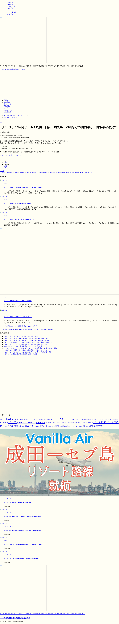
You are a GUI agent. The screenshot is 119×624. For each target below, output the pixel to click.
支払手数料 (36, 426)
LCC (4, 419)
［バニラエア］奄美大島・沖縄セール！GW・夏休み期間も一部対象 (26, 340)
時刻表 (53, 426)
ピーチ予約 (82, 422)
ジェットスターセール (86, 419)
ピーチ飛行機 (60, 172)
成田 (23, 426)
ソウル (109, 419)
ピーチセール (42, 172)
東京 (61, 426)
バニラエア (7, 112)
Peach (2, 171)
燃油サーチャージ (71, 426)
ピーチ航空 (52, 172)
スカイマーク (96, 419)
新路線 (49, 426)
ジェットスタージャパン (73, 419)
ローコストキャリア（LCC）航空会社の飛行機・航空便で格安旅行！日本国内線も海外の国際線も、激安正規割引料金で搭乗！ (42, 614)
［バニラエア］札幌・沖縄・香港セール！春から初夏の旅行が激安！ (27, 338)
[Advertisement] (59, 85)
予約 (4, 426)
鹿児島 (89, 172)
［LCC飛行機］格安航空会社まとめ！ (12, 69)
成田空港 (29, 426)
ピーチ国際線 (89, 422)
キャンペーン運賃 (45, 419)
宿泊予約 (7, 106)
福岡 (83, 426)
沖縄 (85, 172)
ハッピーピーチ (114, 419)
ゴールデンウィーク (12, 172)
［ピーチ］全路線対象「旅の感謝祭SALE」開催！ (17, 203)
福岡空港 (88, 426)
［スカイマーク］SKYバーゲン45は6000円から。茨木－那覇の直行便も (27, 352)
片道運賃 (80, 426)
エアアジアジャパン (24, 419)
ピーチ (6, 108)
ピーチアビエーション (26, 423)
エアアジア (16, 419)
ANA (1, 419)
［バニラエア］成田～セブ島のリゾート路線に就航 (21, 336)
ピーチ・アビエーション (70, 423)
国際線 (77, 172)
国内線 (72, 172)
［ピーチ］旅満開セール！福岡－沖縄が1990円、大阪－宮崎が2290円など (24, 187)
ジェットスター (9, 110)
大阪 (20, 426)
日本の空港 (7, 104)
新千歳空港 (43, 426)
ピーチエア (34, 172)
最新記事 (7, 100)
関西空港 (98, 426)
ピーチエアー (49, 422)
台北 (6, 426)
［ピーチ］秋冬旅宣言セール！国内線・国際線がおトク (19, 219)
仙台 (67, 172)
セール (22, 172)
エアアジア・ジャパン (35, 419)
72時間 (2, 172)
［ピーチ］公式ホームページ (11, 155)
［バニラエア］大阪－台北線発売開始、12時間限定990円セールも (26, 344)
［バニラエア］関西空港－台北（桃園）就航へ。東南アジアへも (25, 350)
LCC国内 (7, 102)
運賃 (91, 426)
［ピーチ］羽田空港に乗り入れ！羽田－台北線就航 (18, 301)
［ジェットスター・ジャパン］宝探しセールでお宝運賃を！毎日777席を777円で (30, 348)
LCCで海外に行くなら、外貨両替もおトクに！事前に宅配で (24, 346)
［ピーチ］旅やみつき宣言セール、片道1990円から (18, 317)
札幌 (81, 172)
